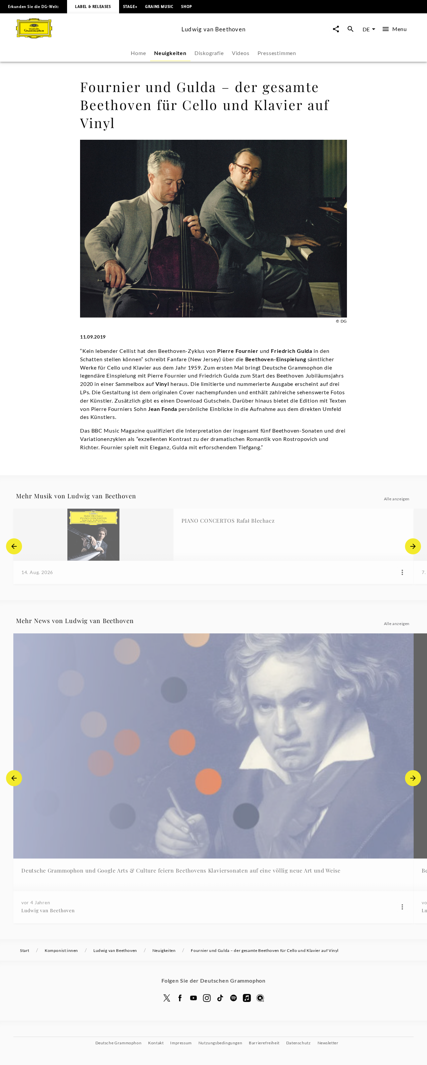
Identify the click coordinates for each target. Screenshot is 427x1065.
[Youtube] (193, 998)
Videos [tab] (241, 53)
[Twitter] (166, 998)
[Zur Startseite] (96, 36)
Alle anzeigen (397, 498)
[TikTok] (220, 998)
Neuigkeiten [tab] (170, 53)
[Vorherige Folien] (14, 546)
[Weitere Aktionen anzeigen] (402, 572)
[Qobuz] (260, 998)
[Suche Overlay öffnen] (350, 29)
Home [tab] (138, 53)
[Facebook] (180, 998)
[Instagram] (207, 998)
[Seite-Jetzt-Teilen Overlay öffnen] (336, 29)
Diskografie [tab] (209, 53)
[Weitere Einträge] (413, 546)
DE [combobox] (366, 29)
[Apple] (247, 998)
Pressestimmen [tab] (277, 53)
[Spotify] (233, 998)
